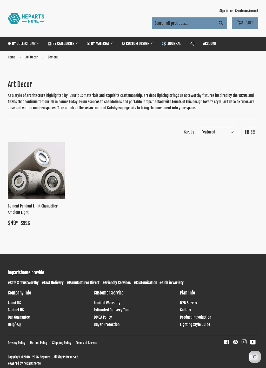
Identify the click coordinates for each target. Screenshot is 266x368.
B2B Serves (188, 302)
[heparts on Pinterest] (235, 342)
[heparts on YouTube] (253, 342)
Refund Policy (39, 343)
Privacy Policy (16, 343)
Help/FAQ (14, 324)
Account (209, 43)
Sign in (224, 11)
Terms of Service (86, 343)
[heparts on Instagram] (244, 342)
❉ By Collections (22, 43)
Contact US (16, 309)
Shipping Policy (61, 343)
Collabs (185, 309)
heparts (45, 357)
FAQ (192, 43)
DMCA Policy (103, 317)
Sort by (189, 132)
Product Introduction (195, 317)
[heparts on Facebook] (226, 342)
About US (14, 302)
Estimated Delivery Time (112, 309)
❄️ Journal (171, 43)
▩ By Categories (61, 43)
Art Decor (31, 57)
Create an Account (246, 11)
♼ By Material (98, 43)
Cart (249, 22)
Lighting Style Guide (195, 324)
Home (11, 57)
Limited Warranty (107, 302)
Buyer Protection (106, 324)
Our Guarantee (19, 317)
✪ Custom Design (136, 43)
